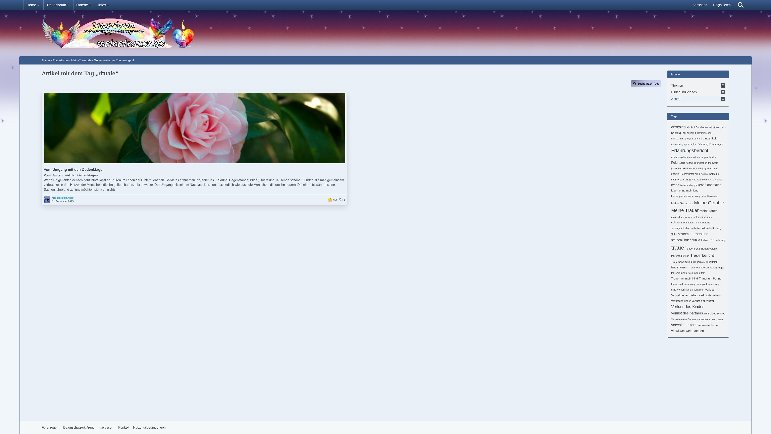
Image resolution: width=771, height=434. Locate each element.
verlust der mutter (703, 300)
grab (697, 174)
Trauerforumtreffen (698, 267)
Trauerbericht (702, 255)
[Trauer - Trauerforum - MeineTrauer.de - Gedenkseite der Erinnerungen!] (385, 33)
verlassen (699, 289)
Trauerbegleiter (709, 248)
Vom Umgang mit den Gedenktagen (74, 170)
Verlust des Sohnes (714, 313)
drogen (689, 138)
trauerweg (689, 284)
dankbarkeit (677, 138)
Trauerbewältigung (681, 262)
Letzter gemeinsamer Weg (685, 196)
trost (710, 284)
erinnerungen (700, 157)
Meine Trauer (685, 210)
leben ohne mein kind (685, 190)
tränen (716, 284)
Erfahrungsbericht (689, 150)
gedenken (676, 168)
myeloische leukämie (694, 217)
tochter (705, 240)
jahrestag (685, 179)
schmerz (676, 222)
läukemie (712, 196)
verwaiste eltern (684, 325)
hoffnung (714, 174)
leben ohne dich (709, 185)
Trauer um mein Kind (684, 278)
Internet (675, 179)
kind (694, 179)
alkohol (691, 127)
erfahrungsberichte (681, 157)
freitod (689, 163)
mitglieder (676, 217)
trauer (678, 248)
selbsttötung (713, 228)
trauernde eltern (696, 273)
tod (712, 240)
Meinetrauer (708, 211)
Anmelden (699, 5)
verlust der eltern (710, 295)
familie (712, 157)
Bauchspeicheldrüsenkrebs (711, 127)
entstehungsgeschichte (684, 144)
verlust (709, 289)
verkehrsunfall (685, 289)
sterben (683, 234)
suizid (696, 240)
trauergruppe (717, 267)
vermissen (717, 319)
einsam (698, 138)
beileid (690, 133)
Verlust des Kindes (687, 306)
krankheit (718, 179)
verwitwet (678, 331)
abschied (678, 127)
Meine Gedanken (682, 203)
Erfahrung (703, 144)
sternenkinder (681, 240)
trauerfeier (711, 262)
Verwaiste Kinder (708, 325)
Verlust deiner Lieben (684, 295)
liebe (703, 196)
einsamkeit (710, 138)
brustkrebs (701, 133)
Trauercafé (699, 262)
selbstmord (698, 228)
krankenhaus (704, 179)
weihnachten (695, 331)
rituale (710, 217)
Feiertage (678, 162)
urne (673, 289)
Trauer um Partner (710, 278)
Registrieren (722, 5)
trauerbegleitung (680, 256)
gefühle (675, 174)
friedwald (713, 163)
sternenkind (699, 234)
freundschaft (700, 163)
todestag (720, 240)
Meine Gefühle (709, 202)
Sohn (674, 234)
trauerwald (677, 284)
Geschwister (687, 174)
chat (710, 133)
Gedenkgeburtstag (693, 168)
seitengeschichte (680, 228)
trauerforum (679, 267)
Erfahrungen (716, 144)
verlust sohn (704, 319)
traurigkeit (701, 284)
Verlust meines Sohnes (683, 319)
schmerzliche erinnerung (696, 222)
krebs (675, 185)
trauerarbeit (693, 248)
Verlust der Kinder (681, 301)
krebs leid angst (688, 185)
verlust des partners (687, 313)
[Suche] (741, 5)
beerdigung (678, 132)
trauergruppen (679, 273)
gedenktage (711, 168)
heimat (704, 174)
